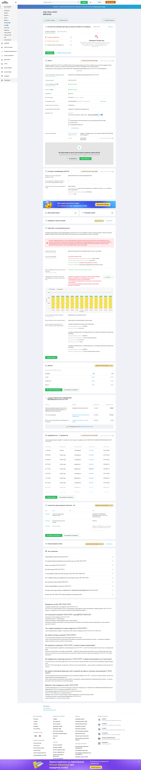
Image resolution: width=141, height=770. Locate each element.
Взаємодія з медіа (57, 726)
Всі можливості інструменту (71, 389)
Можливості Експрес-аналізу (64, 52)
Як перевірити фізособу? (81, 750)
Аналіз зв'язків (7, 32)
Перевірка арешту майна (81, 756)
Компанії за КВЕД (57, 747)
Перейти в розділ (51, 357)
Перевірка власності (80, 726)
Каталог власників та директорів (58, 755)
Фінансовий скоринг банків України (82, 739)
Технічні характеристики (39, 752)
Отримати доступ (100, 220)
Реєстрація (111, 2)
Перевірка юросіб (79, 719)
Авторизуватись (73, 158)
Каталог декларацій (58, 758)
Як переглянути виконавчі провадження (81, 747)
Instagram (35, 726)
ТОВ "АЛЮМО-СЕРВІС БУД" (49, 710)
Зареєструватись (85, 158)
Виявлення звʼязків (80, 733)
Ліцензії (6, 27)
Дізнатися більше (103, 204)
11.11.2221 (47, 526)
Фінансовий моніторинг (81, 723)
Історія (5, 17)
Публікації (7, 22)
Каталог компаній (57, 745)
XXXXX (93, 377)
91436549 (91, 455)
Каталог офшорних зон (58, 752)
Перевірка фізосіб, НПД (81, 721)
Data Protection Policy (38, 748)
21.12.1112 (47, 514)
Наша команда (57, 723)
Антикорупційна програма (39, 755)
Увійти (99, 2)
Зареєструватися (96, 767)
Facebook (35, 719)
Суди (6, 25)
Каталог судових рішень (59, 749)
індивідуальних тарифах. (99, 6)
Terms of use (36, 745)
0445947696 (83, 139)
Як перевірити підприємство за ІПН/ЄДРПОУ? (83, 753)
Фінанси (6, 13)
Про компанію (56, 721)
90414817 (91, 482)
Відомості (6, 20)
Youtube (35, 723)
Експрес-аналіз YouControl (82, 736)
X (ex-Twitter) (36, 728)
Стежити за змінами (50, 20)
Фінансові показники (80, 728)
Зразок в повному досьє (54, 389)
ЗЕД (5, 37)
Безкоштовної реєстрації (87, 426)
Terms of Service (37, 743)
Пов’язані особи (7, 35)
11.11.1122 (47, 520)
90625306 (91, 478)
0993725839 (83, 138)
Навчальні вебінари (58, 731)
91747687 (91, 450)
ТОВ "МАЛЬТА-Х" (47, 708)
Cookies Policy (36, 750)
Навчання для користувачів (60, 733)
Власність (6, 15)
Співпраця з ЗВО (57, 728)
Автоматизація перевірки (81, 731)
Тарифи (55, 719)
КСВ (54, 738)
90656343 (91, 464)
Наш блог (55, 736)
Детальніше (103, 101)
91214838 (91, 459)
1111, (103, 188)
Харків (56, 698)
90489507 (91, 473)
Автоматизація (7, 39)
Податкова (6, 30)
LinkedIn (35, 721)
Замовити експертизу (109, 20)
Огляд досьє (7, 10)
